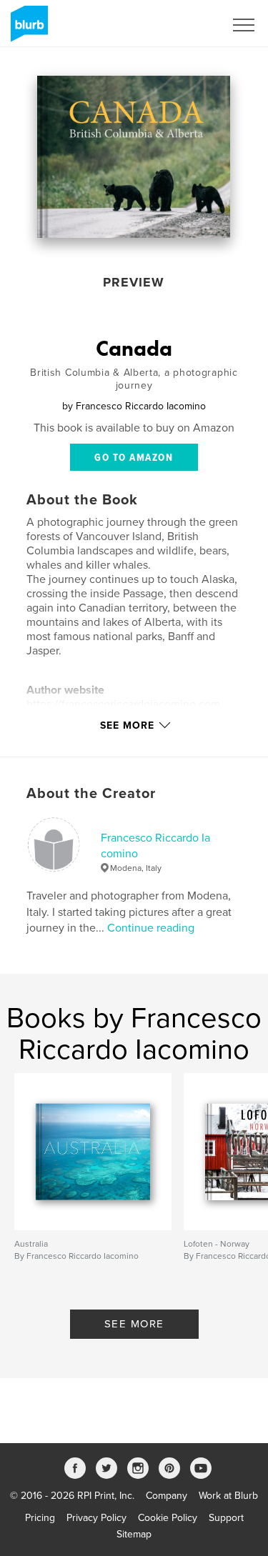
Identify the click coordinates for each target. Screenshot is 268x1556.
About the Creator (91, 793)
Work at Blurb (228, 1496)
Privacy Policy (96, 1518)
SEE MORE (134, 1323)
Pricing (40, 1518)
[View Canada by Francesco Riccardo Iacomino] (133, 157)
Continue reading (150, 928)
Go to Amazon (133, 458)
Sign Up (188, 25)
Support (226, 1518)
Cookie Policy (167, 1518)
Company (166, 1496)
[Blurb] (26, 29)
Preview (133, 282)
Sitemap (134, 1534)
